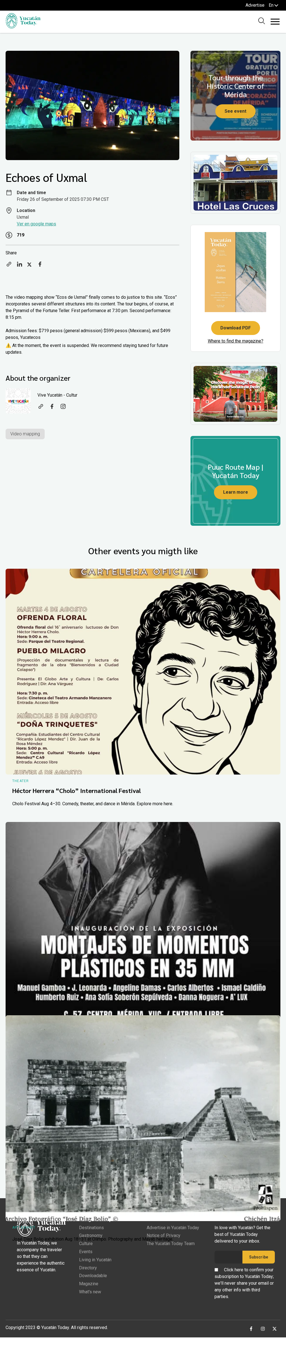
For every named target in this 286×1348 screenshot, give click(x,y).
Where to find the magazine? (235, 341)
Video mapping (25, 434)
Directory (88, 1267)
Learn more (235, 492)
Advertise (255, 5)
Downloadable (93, 1275)
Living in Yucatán (95, 1259)
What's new (90, 1291)
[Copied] (9, 266)
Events (85, 1251)
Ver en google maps (36, 223)
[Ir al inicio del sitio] (23, 27)
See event (235, 111)
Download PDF (235, 328)
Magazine (88, 1283)
